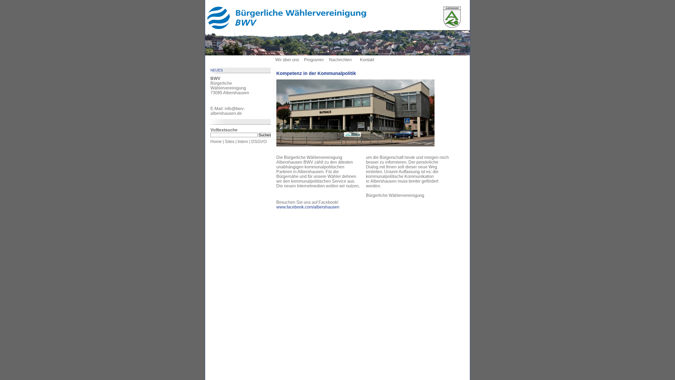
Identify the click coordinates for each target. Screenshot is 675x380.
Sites (229, 141)
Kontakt (367, 60)
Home (216, 141)
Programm (314, 60)
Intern (243, 141)
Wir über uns (287, 60)
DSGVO (259, 141)
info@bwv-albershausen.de (227, 111)
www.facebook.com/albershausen (307, 207)
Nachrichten (340, 60)
